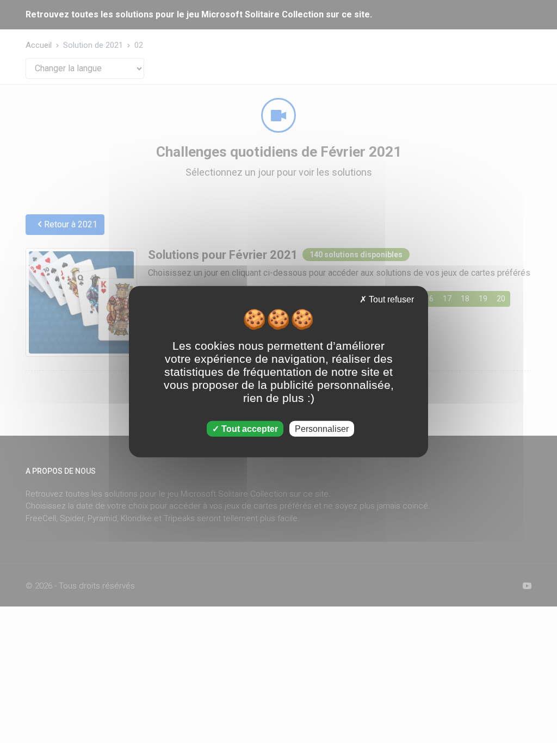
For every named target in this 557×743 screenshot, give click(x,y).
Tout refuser (390, 299)
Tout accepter (248, 428)
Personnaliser (322, 428)
